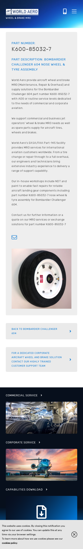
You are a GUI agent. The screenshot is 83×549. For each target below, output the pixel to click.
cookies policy (9, 543)
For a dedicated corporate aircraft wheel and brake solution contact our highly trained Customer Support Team (37, 359)
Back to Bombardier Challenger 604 (34, 331)
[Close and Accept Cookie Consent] (74, 534)
